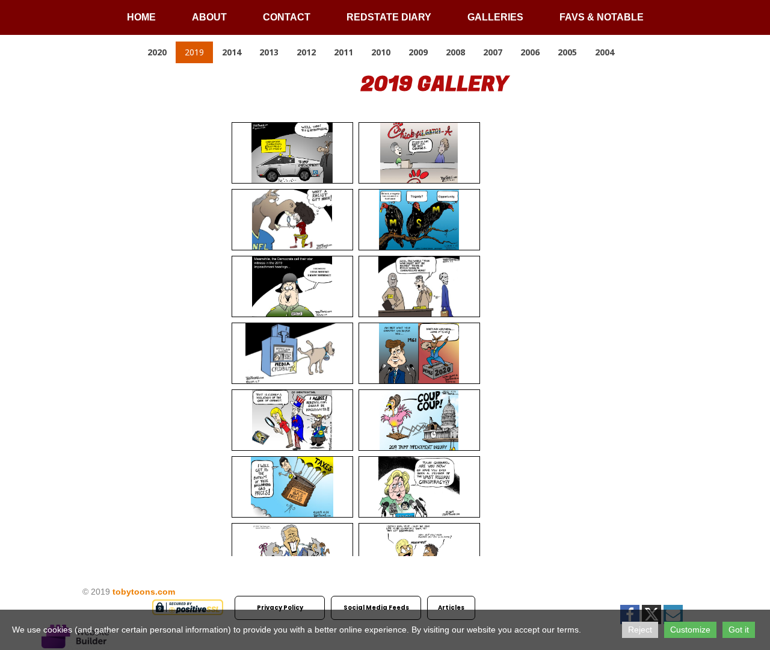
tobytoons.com (143, 591)
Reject (640, 629)
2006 (530, 52)
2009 (418, 52)
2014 (231, 52)
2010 (380, 52)
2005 (567, 52)
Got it (738, 629)
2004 (604, 52)
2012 (306, 52)
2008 (455, 52)
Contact (286, 17)
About (209, 17)
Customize (690, 629)
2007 (492, 52)
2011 (343, 52)
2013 (269, 52)
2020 (157, 52)
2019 (194, 52)
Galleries (495, 17)
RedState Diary (388, 17)
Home (141, 17)
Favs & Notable (601, 17)
